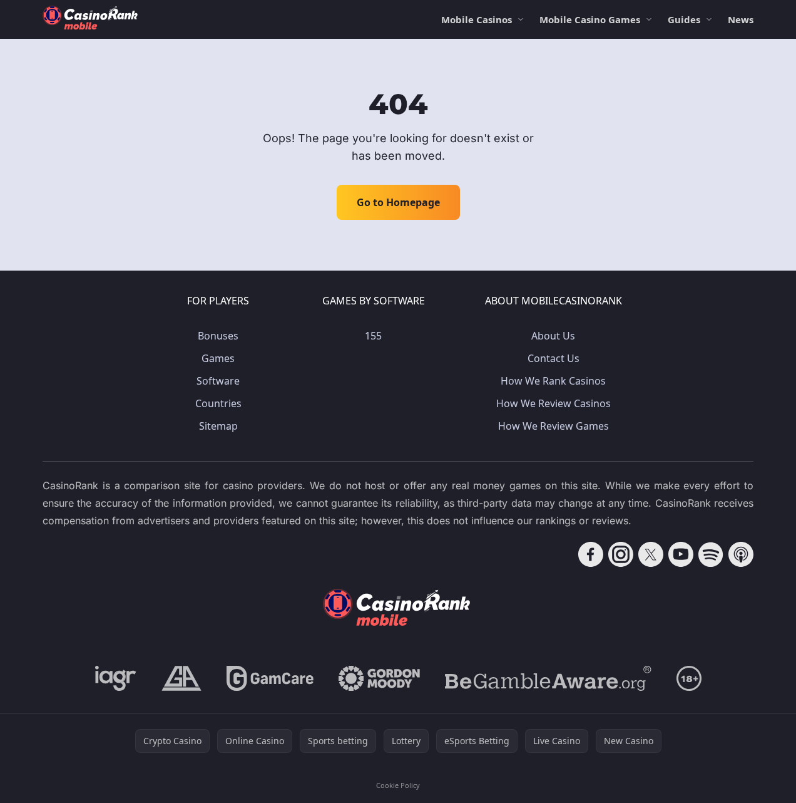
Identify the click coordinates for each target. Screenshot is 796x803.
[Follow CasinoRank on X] (650, 554)
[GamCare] (270, 678)
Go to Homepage (398, 202)
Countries (218, 403)
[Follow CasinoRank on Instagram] (620, 554)
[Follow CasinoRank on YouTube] (680, 554)
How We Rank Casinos (553, 381)
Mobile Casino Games (589, 19)
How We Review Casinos (553, 403)
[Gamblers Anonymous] (181, 678)
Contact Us (553, 358)
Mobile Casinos (476, 19)
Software (218, 381)
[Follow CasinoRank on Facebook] (590, 554)
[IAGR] (115, 678)
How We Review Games (553, 426)
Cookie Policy (398, 785)
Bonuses (218, 336)
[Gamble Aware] (548, 678)
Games (218, 358)
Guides (684, 19)
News (740, 19)
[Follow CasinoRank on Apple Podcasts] (740, 554)
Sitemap (218, 426)
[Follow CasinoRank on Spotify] (710, 554)
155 (373, 336)
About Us (553, 336)
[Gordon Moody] (379, 678)
